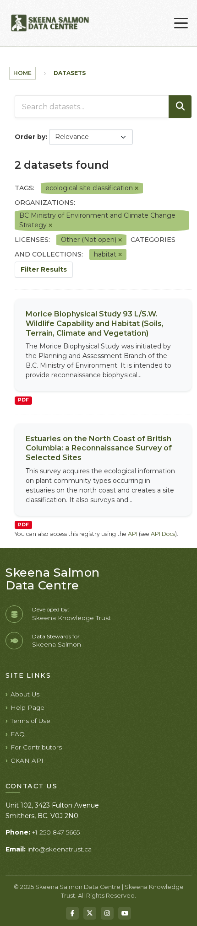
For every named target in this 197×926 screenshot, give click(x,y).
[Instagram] (107, 913)
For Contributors (36, 747)
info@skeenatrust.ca (59, 849)
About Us (25, 694)
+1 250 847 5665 (56, 832)
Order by (30, 137)
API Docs (163, 533)
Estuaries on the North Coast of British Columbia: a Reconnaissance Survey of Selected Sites (99, 448)
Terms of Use (30, 720)
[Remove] (136, 188)
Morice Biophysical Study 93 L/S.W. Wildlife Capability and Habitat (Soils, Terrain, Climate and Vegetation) (95, 323)
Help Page (27, 707)
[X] (89, 913)
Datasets (70, 73)
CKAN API (27, 760)
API (132, 533)
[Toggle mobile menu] (181, 23)
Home (22, 73)
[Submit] (180, 106)
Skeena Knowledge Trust (71, 617)
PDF (23, 400)
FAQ (18, 734)
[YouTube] (124, 913)
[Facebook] (72, 913)
